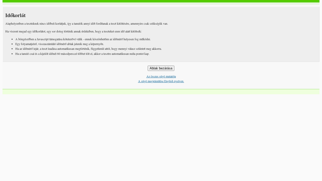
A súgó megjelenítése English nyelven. (161, 81)
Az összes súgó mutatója (161, 76)
